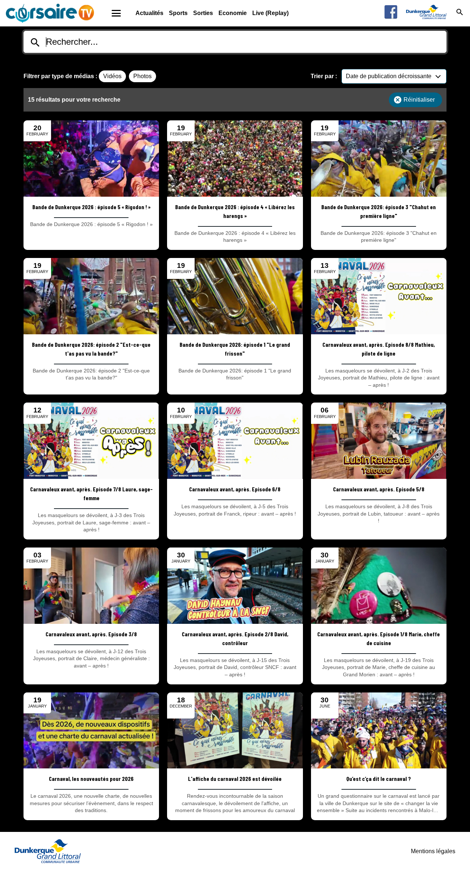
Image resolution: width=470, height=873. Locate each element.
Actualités (149, 13)
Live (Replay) (270, 13)
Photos (142, 76)
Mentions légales (433, 851)
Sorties (203, 13)
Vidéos (112, 76)
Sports (178, 13)
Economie (232, 13)
